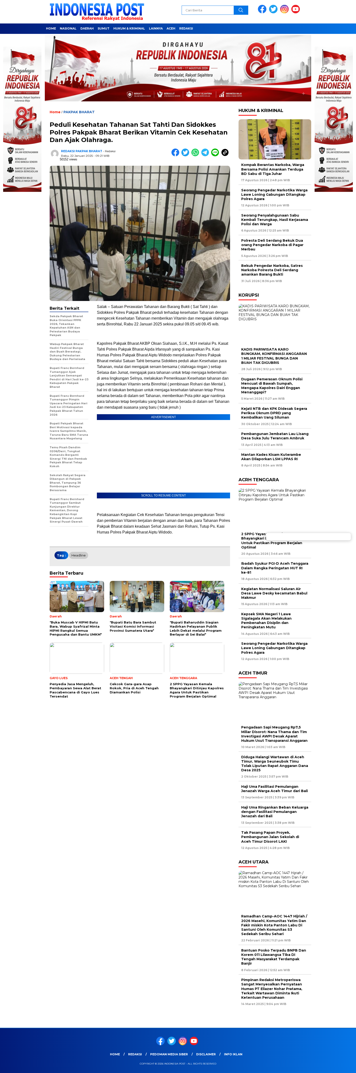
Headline (78, 555)
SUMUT (103, 28)
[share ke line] (216, 155)
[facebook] (263, 12)
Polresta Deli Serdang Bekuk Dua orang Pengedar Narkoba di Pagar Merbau (272, 244)
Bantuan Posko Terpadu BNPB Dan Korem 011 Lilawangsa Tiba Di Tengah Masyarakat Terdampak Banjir (273, 957)
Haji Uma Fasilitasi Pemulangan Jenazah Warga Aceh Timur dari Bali (274, 788)
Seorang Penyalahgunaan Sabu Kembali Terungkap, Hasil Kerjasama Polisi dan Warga (274, 219)
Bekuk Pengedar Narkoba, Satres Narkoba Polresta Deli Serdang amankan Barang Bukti (272, 270)
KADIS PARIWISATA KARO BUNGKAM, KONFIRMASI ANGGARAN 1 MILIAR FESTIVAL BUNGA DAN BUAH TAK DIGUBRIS (274, 356)
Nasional (68, 28)
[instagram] (285, 12)
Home (51, 28)
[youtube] (296, 12)
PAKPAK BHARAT (79, 112)
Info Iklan (233, 1054)
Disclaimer (206, 1054)
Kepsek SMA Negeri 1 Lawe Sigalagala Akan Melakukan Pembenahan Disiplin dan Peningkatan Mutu (266, 621)
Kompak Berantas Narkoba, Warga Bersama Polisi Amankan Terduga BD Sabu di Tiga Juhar (272, 169)
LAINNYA (156, 28)
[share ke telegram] (206, 155)
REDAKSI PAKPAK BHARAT (81, 151)
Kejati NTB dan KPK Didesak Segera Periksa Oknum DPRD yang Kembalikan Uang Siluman (274, 413)
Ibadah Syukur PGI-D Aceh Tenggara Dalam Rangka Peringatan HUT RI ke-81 (274, 567)
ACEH (171, 28)
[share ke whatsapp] (196, 155)
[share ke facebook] (176, 155)
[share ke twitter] (186, 155)
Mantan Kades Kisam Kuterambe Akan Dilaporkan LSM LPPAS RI (271, 456)
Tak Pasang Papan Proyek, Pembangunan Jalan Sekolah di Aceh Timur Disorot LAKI (270, 836)
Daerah (87, 28)
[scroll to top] (341, 1065)
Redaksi (186, 28)
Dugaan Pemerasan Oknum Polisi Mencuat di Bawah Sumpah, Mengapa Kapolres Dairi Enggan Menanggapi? (271, 386)
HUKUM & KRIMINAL (129, 28)
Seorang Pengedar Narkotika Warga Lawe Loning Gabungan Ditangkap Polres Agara (274, 194)
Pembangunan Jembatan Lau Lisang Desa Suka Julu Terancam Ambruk (275, 436)
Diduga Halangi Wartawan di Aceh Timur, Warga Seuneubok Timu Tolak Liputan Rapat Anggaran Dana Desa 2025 (274, 764)
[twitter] (274, 12)
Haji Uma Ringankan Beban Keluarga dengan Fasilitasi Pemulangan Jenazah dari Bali (274, 811)
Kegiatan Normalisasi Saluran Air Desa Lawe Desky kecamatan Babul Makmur (274, 593)
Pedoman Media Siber (169, 1054)
